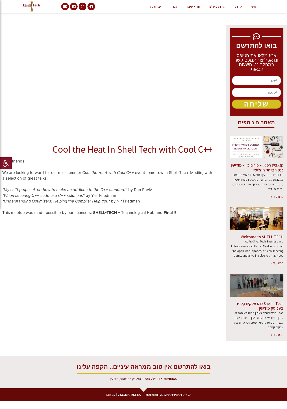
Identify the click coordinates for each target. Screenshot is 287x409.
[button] (6, 163)
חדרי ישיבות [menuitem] (193, 6)
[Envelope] (65, 6)
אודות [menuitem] (238, 6)
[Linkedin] (74, 6)
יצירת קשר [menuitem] (154, 6)
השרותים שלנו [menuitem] (217, 6)
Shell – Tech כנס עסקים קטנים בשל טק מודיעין (259, 306)
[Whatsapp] (82, 6)
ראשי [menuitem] (254, 6)
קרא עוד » (277, 196)
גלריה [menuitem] (173, 6)
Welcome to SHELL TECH (262, 236)
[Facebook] (91, 6)
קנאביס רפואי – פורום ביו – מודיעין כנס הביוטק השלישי (257, 167)
